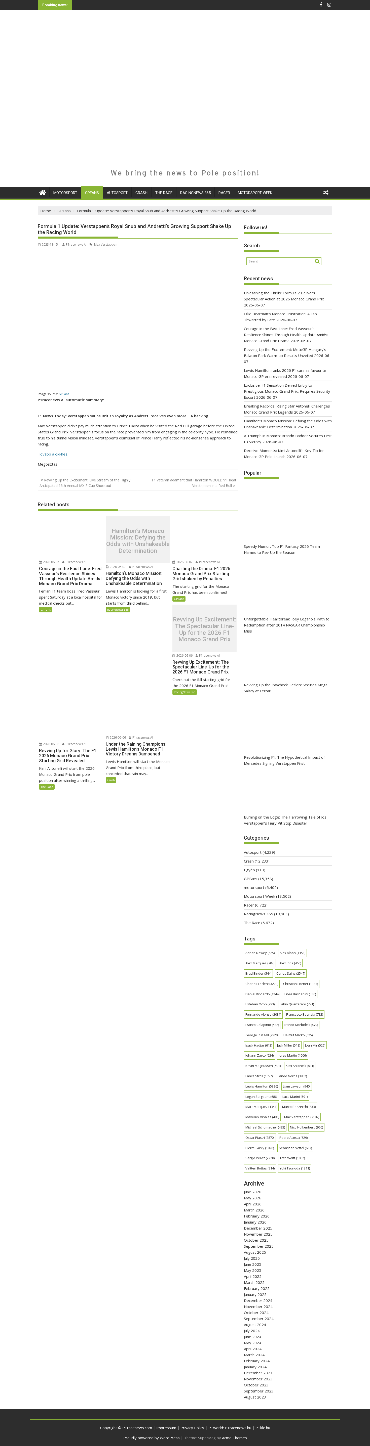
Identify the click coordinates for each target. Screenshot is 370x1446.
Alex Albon (292, 953)
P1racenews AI (76, 244)
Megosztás (47, 464)
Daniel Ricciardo (262, 994)
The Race (163, 193)
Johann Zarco (259, 1055)
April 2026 (253, 1203)
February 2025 (257, 1288)
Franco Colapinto (262, 1024)
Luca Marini (295, 1096)
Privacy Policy (192, 1427)
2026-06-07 (50, 562)
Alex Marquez (259, 963)
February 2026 (257, 1215)
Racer (224, 193)
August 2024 (255, 1324)
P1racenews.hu (238, 1427)
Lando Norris (292, 1076)
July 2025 (252, 1258)
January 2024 (255, 1366)
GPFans (92, 193)
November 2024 (258, 1306)
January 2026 (255, 1222)
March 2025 (254, 1282)
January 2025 (255, 1294)
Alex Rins (290, 963)
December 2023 (258, 1372)
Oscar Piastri (259, 1137)
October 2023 (256, 1384)
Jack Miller (288, 1045)
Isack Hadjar (258, 1045)
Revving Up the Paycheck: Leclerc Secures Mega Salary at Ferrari (285, 687)
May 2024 (252, 1342)
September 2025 (259, 1246)
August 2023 (255, 1396)
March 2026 (254, 1209)
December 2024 (258, 1300)
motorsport (65, 193)
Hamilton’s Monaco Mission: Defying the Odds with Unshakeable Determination (138, 541)
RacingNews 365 (195, 193)
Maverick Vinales (262, 1117)
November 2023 (258, 1378)
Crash (141, 193)
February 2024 (257, 1360)
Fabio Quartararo (297, 1004)
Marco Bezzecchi (299, 1106)
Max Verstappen (105, 244)
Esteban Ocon (260, 1004)
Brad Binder (258, 973)
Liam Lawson (296, 1086)
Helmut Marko (298, 1035)
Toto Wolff (292, 1158)
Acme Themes (234, 1437)
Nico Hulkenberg (306, 1127)
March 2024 (254, 1354)
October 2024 (256, 1312)
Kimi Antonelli (300, 1065)
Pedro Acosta (293, 1137)
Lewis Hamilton (261, 1086)
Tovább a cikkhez (52, 454)
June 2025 (252, 1264)
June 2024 (252, 1336)
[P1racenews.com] (42, 192)
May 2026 (252, 1197)
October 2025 (256, 1240)
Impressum (166, 1427)
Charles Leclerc (261, 983)
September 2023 (259, 1390)
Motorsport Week (255, 193)
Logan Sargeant (261, 1096)
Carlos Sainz (290, 973)
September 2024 (259, 1318)
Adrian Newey (260, 953)
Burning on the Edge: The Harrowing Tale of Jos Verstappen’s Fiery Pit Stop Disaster (285, 820)
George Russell (261, 1035)
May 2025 (252, 1270)
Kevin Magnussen (263, 1065)
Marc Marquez (261, 1106)
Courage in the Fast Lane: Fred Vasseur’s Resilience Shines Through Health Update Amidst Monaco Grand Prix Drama (286, 334)
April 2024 (253, 1348)
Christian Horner (300, 983)
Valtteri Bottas (260, 1168)
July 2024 (252, 1330)
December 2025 (258, 1228)
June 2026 (252, 1191)
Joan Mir (315, 1045)
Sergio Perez (260, 1158)
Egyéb (249, 869)
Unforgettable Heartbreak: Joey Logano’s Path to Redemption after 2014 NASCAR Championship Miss (286, 625)
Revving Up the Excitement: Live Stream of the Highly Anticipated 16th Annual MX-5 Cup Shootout (85, 483)
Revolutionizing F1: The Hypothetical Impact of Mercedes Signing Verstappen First (284, 760)
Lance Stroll (259, 1076)
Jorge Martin (293, 1055)
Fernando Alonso (263, 1014)
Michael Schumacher (265, 1127)
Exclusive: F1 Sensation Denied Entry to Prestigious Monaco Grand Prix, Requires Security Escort (287, 391)
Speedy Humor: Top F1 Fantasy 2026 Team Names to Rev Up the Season (282, 549)
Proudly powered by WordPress (151, 1437)
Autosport (117, 193)
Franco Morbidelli (301, 1024)
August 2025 (255, 1252)
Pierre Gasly (259, 1148)
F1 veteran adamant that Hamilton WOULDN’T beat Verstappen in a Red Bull (194, 483)
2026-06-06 (184, 655)
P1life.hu (262, 1427)
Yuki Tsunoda (295, 1168)
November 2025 (258, 1234)
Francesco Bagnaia (304, 1014)
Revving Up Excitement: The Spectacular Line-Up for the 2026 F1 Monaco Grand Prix (204, 629)
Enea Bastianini (300, 994)
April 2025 (253, 1276)
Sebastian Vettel (295, 1148)
